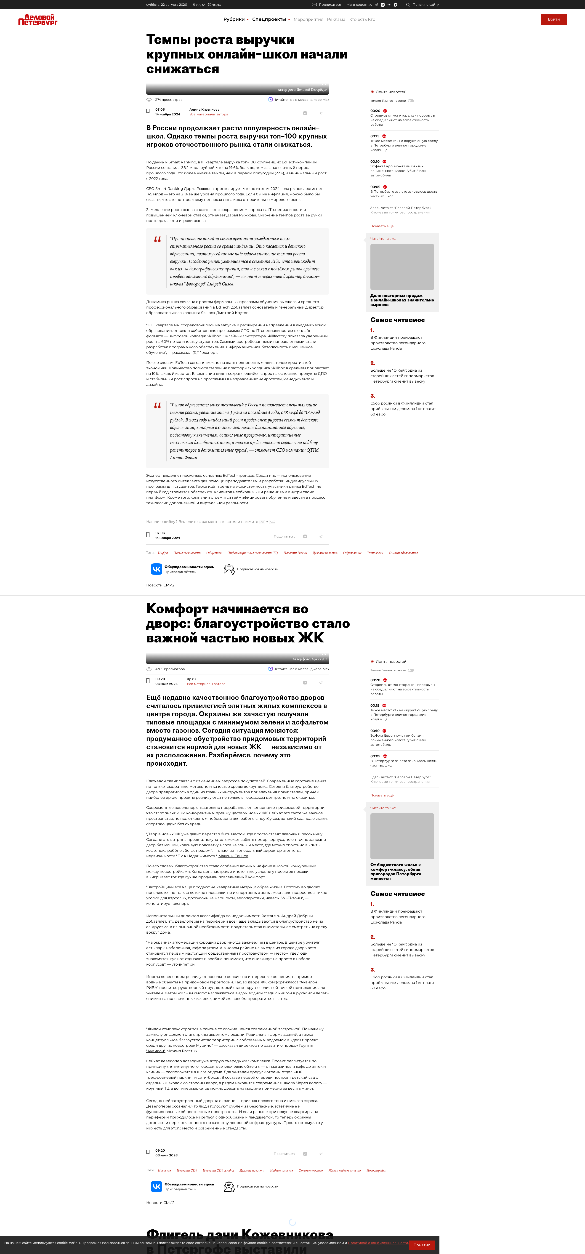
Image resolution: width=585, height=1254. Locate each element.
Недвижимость (281, 1170)
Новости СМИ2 (160, 585)
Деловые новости (325, 552)
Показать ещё (382, 226)
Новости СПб (187, 1170)
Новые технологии (187, 552)
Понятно (422, 1245)
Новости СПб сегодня (218, 1170)
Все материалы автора (208, 114)
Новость (164, 1170)
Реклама (336, 19)
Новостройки (376, 1170)
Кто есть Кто (362, 19)
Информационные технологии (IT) (252, 552)
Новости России (295, 552)
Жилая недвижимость (345, 1170)
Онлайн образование (403, 552)
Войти (554, 19)
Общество (214, 552)
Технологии (375, 552)
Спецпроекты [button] (269, 19)
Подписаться (330, 5)
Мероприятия (308, 19)
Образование (352, 552)
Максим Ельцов (233, 856)
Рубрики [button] (234, 19)
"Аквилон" (155, 1051)
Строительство (311, 1170)
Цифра (163, 552)
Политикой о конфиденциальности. (378, 1243)
